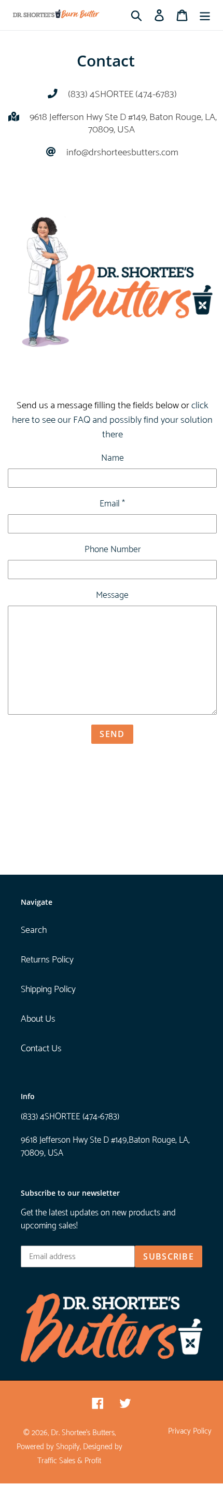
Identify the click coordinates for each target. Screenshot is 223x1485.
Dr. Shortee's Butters (83, 1433)
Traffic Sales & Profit (69, 1461)
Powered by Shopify (48, 1447)
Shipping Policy (48, 989)
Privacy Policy (190, 1431)
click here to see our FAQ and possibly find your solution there (112, 420)
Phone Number (113, 550)
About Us (38, 1019)
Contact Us (41, 1048)
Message (112, 596)
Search (34, 930)
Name (112, 458)
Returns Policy (47, 960)
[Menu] (204, 15)
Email (112, 504)
